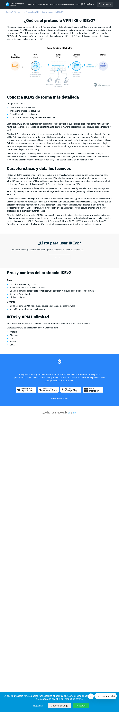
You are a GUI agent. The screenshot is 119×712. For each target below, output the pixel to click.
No (74, 413)
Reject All (38, 705)
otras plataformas (59, 398)
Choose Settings (59, 705)
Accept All (81, 705)
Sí (69, 413)
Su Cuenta (106, 4)
